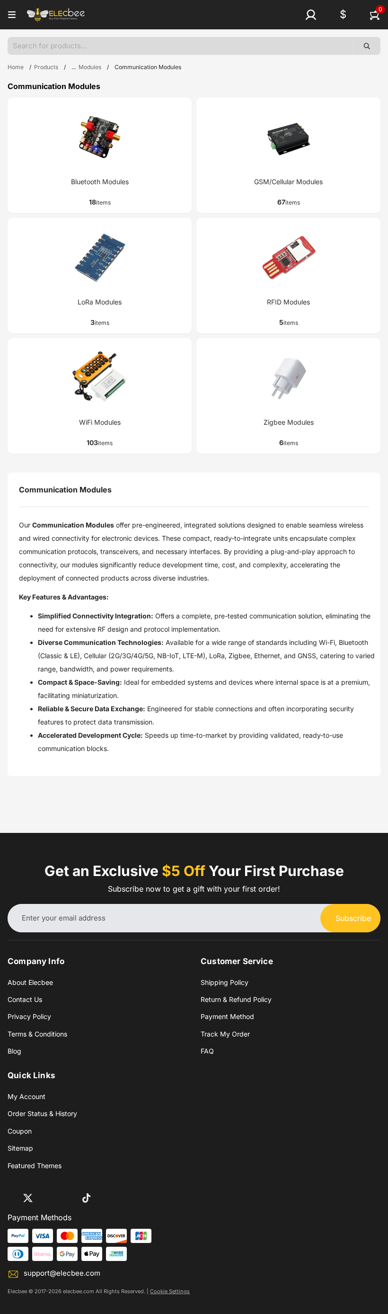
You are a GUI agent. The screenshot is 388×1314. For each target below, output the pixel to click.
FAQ (207, 1051)
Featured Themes (35, 1166)
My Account (26, 1096)
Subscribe (353, 918)
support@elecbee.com (62, 1273)
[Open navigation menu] (12, 14)
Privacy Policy (29, 1016)
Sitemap (20, 1148)
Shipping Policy (224, 982)
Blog (14, 1051)
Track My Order (225, 1034)
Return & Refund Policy (236, 999)
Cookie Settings (170, 1291)
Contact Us (25, 999)
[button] (311, 14)
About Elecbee (30, 982)
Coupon (20, 1131)
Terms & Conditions (37, 1034)
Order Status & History (42, 1113)
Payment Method (227, 1016)
